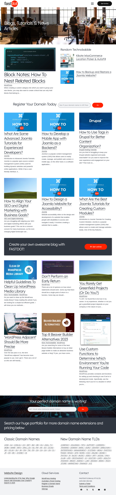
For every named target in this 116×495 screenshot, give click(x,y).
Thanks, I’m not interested (58, 284)
